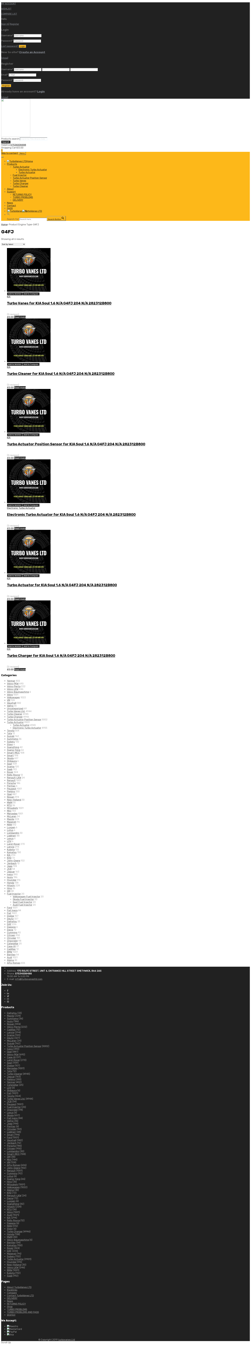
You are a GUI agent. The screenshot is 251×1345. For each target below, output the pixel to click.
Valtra (10, 705)
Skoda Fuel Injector (23, 899)
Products (12, 164)
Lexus (10, 838)
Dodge (10, 916)
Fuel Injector (20, 175)
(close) (4, 58)
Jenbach (12, 863)
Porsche (11, 783)
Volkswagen (13, 697)
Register (14, 24)
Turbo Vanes (19, 180)
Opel (9, 794)
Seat (9, 763)
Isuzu (10, 877)
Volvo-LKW (12, 689)
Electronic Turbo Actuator (33, 169)
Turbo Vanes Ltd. (16, 711)
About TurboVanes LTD (19, 1287)
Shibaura (12, 761)
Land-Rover (13, 844)
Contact (11, 205)
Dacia (10, 929)
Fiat (9, 913)
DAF (9, 924)
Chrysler (11, 938)
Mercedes (12, 813)
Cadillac (11, 949)
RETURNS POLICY (22, 194)
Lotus (10, 830)
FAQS (10, 208)
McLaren (11, 816)
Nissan (10, 797)
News (10, 202)
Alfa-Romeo (13, 963)
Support (11, 191)
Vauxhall (11, 703)
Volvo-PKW (13, 683)
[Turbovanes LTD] (15, 136)
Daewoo (11, 927)
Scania (10, 766)
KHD (9, 857)
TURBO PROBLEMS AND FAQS (23, 1312)
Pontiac (11, 786)
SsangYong (13, 747)
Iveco (10, 874)
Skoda (10, 758)
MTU (9, 805)
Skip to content (9, 153)
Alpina (10, 960)
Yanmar (11, 680)
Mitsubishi (12, 808)
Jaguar (11, 871)
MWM (9, 802)
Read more (20, 317)
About (10, 189)
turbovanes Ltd (66, 1339)
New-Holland (14, 799)
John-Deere (13, 860)
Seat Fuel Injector (22, 902)
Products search (10, 138)
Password (7, 40)
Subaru (11, 741)
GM (8, 891)
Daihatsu (12, 921)
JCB (9, 869)
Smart (10, 755)
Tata (9, 733)
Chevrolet (12, 940)
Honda (10, 882)
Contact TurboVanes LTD (20, 1295)
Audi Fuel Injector (22, 905)
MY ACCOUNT (8, 3)
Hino (9, 888)
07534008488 (18, 145)
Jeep (9, 866)
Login (41, 91)
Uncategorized (15, 708)
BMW (9, 952)
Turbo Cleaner (20, 186)
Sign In (5, 24)
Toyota (10, 730)
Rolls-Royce (13, 775)
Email (4, 74)
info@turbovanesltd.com (28, 979)
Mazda (10, 819)
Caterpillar (12, 943)
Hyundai (11, 880)
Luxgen (11, 827)
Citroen (11, 935)
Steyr (10, 744)
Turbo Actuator (21, 167)
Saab (9, 769)
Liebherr (11, 835)
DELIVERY (18, 200)
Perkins (11, 791)
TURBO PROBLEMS (23, 197)
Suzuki (10, 736)
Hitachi (11, 885)
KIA (8, 296)
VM (8, 700)
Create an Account (32, 52)
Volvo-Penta (13, 686)
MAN (9, 824)
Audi (9, 957)
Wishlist (11, 1315)
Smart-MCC (13, 752)
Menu (22, 153)
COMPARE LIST (9, 14)
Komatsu (12, 852)
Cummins (12, 932)
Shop (9, 1306)
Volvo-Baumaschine (18, 692)
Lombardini (13, 833)
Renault (11, 780)
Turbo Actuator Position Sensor (30, 178)
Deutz (10, 918)
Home (4, 224)
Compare (12, 1292)
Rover (10, 772)
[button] (8, 214)
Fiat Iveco (12, 910)
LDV (9, 841)
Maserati (11, 822)
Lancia (10, 846)
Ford (9, 907)
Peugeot (11, 788)
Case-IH (11, 946)
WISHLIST (6, 8)
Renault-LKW (14, 777)
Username (7, 35)
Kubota (11, 849)
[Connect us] (7, 990)
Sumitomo (12, 739)
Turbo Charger (20, 183)
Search (5, 142)
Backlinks (12, 1290)
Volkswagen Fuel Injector (26, 896)
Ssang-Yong (13, 750)
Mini (9, 810)
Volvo (10, 694)
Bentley (11, 954)
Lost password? (9, 46)
